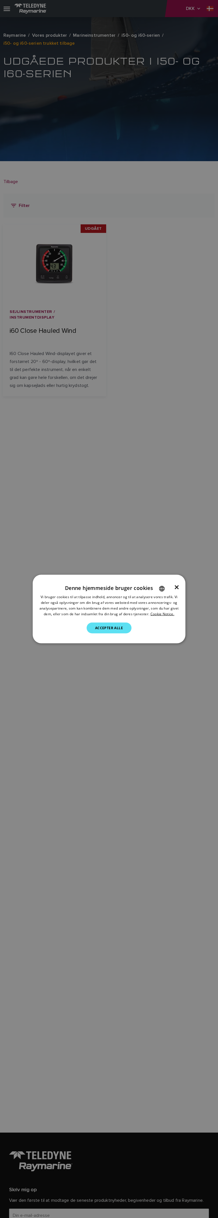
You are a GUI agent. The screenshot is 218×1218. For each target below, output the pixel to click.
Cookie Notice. (162, 613)
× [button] (176, 587)
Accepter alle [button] (109, 627)
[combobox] (162, 589)
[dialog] (109, 609)
